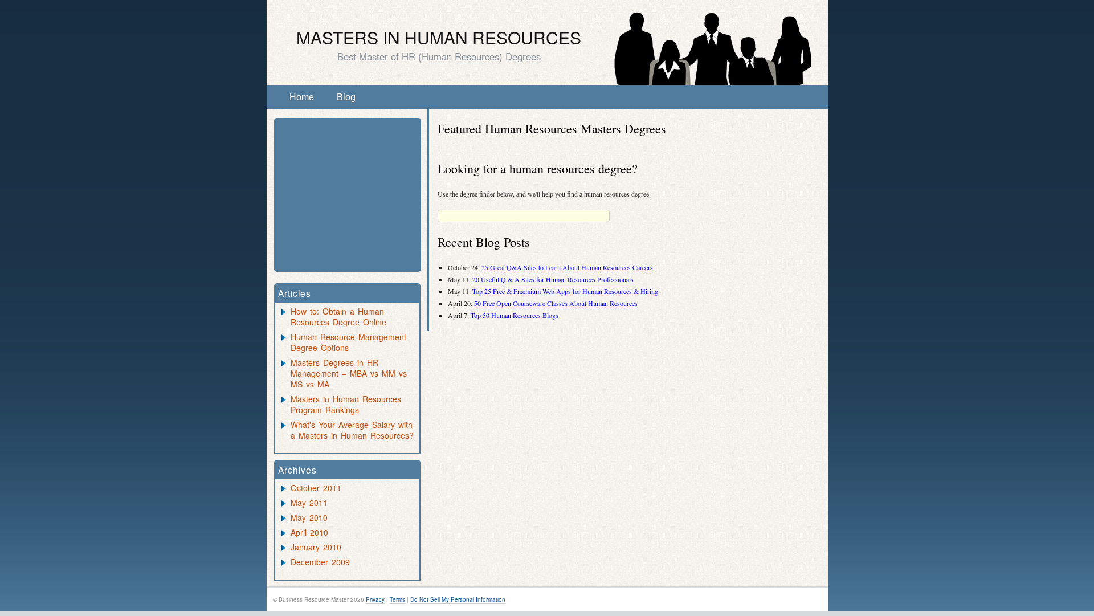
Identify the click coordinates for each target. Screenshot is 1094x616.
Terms (397, 599)
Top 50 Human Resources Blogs (514, 315)
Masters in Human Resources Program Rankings (346, 404)
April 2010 (309, 532)
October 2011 (316, 487)
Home (301, 97)
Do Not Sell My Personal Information (457, 599)
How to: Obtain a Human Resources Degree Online (338, 316)
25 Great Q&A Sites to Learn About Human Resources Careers (567, 267)
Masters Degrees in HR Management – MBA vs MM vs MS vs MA (349, 373)
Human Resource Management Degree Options (348, 342)
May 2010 (309, 517)
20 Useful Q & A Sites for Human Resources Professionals (553, 279)
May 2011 (309, 502)
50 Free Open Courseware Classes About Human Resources (556, 303)
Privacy (375, 599)
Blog (346, 97)
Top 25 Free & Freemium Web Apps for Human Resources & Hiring (565, 291)
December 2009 (320, 562)
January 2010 (316, 547)
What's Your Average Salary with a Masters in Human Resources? (352, 430)
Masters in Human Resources (438, 37)
